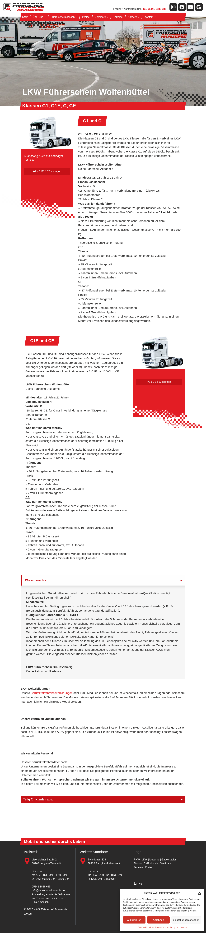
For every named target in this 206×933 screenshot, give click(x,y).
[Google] (199, 7)
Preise (86, 17)
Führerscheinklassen (63, 17)
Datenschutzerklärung (165, 927)
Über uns (38, 17)
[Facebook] (182, 7)
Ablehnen (158, 919)
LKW (144, 859)
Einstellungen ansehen (186, 919)
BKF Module (151, 863)
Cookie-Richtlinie (146, 927)
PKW (137, 859)
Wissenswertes (35, 580)
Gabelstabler (168, 859)
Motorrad (154, 859)
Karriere (132, 17)
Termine (118, 17)
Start (25, 17)
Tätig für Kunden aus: (38, 799)
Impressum (182, 927)
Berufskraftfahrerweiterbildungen (52, 693)
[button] (199, 892)
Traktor (138, 863)
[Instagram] (173, 7)
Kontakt (149, 17)
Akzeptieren (134, 919)
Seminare (100, 17)
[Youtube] (190, 7)
